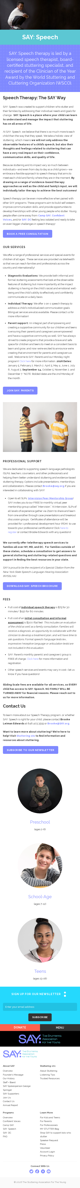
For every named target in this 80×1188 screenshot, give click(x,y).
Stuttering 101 (26, 735)
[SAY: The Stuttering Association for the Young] (40, 1033)
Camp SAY (44, 215)
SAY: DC (26, 219)
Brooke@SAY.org (58, 723)
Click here (25, 361)
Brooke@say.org (54, 486)
